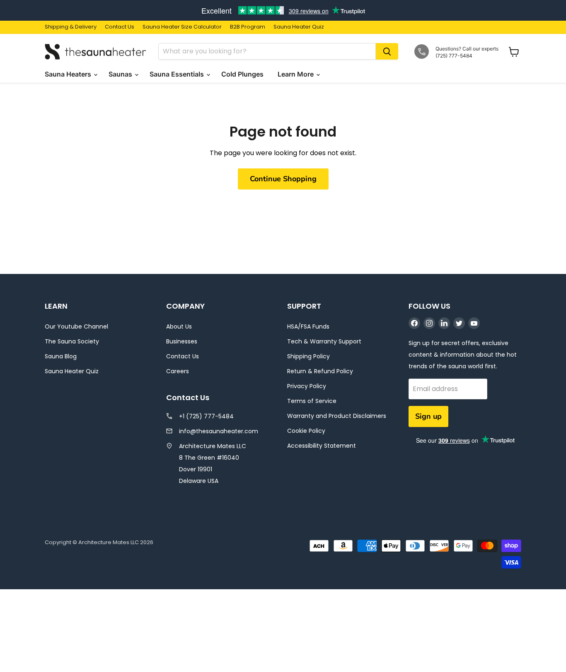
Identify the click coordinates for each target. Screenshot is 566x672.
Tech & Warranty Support (324, 341)
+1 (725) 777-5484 (206, 416)
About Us (179, 326)
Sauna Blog (61, 356)
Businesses (181, 341)
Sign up (428, 416)
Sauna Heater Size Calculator (182, 27)
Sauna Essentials (178, 74)
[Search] (387, 51)
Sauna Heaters (69, 74)
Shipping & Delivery (71, 27)
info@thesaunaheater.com (218, 431)
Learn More (296, 74)
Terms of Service (311, 401)
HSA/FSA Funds (308, 326)
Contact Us (119, 27)
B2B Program (247, 27)
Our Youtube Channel (76, 326)
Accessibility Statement (321, 446)
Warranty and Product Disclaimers (336, 416)
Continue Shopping (283, 179)
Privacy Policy (306, 386)
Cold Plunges (243, 74)
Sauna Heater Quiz (298, 27)
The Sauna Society (72, 341)
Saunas (121, 74)
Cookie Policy (306, 431)
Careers (177, 371)
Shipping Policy (308, 356)
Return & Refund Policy (320, 371)
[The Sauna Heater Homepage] (96, 51)
